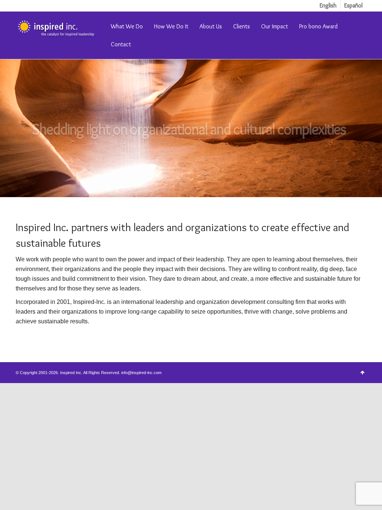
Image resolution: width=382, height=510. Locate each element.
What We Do (127, 26)
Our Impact (274, 26)
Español (353, 5)
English (328, 5)
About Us (211, 26)
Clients (241, 26)
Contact (121, 44)
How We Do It (171, 26)
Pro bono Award (318, 26)
